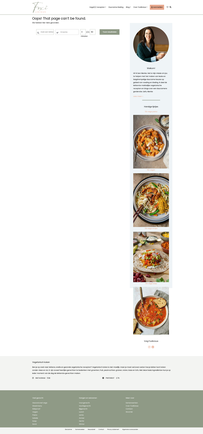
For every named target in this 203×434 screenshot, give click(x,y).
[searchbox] (67, 31)
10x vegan (151, 170)
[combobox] (67, 32)
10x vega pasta (151, 111)
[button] (171, 7)
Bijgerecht (83, 409)
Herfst (81, 421)
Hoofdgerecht (85, 406)
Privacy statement (113, 429)
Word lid (129, 412)
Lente (81, 415)
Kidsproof (36, 409)
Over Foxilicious (139, 7)
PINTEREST (110, 378)
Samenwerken (132, 403)
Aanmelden (158, 7)
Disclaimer (68, 429)
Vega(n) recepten (97, 7)
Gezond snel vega (39, 403)
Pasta (34, 415)
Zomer (81, 418)
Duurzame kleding (115, 7)
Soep (34, 421)
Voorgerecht (84, 403)
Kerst (34, 424)
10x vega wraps (151, 228)
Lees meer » (138, 96)
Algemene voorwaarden (130, 429)
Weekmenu (37, 406)
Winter (82, 424)
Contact (129, 409)
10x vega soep (151, 283)
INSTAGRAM (40, 378)
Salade (35, 418)
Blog (128, 7)
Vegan (35, 412)
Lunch (81, 412)
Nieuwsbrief (91, 429)
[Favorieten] (167, 7)
